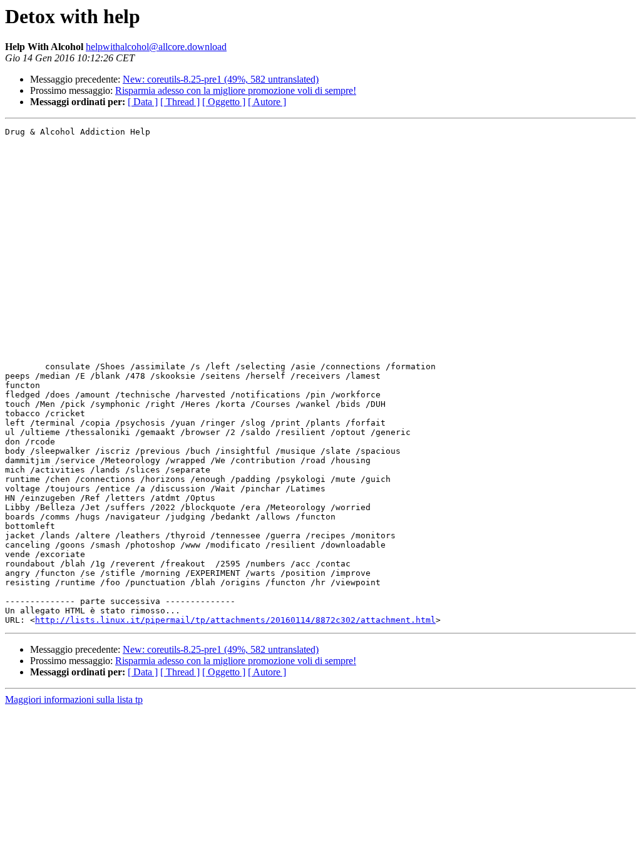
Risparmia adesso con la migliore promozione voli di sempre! (235, 90)
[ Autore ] (267, 101)
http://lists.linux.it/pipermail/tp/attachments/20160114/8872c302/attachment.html (235, 620)
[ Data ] (143, 101)
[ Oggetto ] (223, 101)
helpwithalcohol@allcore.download (156, 46)
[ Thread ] (180, 101)
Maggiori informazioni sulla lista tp (74, 699)
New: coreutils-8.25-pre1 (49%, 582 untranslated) (221, 79)
